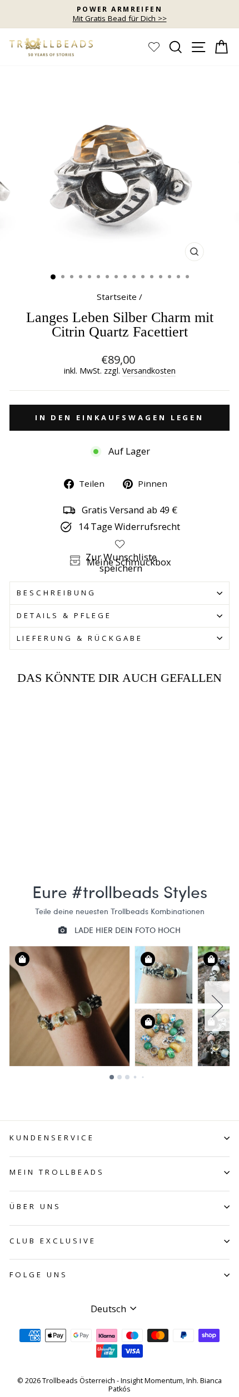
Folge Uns (38, 1274)
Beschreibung (56, 593)
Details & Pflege (64, 615)
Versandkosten (149, 371)
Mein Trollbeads (56, 1172)
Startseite (117, 296)
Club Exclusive (52, 1241)
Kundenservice (51, 1138)
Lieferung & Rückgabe (80, 638)
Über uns (35, 1206)
